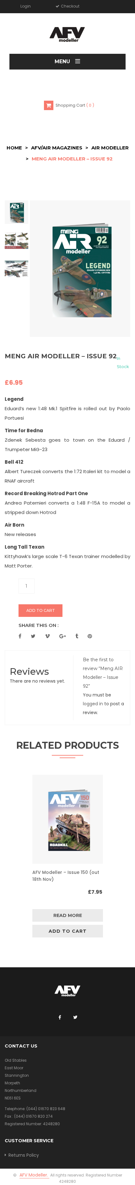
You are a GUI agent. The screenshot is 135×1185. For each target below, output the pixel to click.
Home (14, 148)
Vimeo (47, 636)
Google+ (62, 636)
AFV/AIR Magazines (56, 148)
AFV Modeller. (34, 1175)
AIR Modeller (110, 148)
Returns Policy (23, 1155)
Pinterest (90, 636)
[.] (59, 1018)
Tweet (33, 636)
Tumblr (76, 636)
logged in (93, 704)
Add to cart (40, 610)
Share (20, 636)
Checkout (69, 6)
